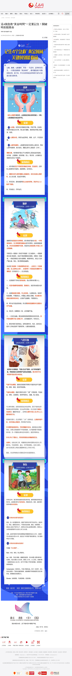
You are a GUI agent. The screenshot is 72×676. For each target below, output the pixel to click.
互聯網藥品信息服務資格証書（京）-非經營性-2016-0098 (47, 660)
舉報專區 (37, 13)
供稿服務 (40, 652)
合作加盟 (36, 652)
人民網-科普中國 (19, 35)
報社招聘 (21, 652)
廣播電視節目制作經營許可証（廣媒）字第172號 (23, 660)
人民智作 (38, 645)
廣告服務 (31, 652)
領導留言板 (21, 645)
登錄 (68, 13)
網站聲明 (50, 652)
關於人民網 (15, 652)
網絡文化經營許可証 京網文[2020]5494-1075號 (30, 663)
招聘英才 (26, 652)
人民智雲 (33, 645)
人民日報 (4, 645)
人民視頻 (27, 645)
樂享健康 (13, 17)
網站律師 (55, 652)
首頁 (2, 13)
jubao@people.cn (53, 654)
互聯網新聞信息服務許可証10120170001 (27, 657)
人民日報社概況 (8, 652)
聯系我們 (65, 652)
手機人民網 (15, 645)
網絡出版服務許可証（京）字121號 (48, 663)
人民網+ (9, 645)
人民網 (2, 17)
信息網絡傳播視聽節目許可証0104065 (11, 663)
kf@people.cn (22, 654)
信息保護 (60, 652)
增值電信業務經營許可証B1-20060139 (45, 657)
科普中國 (7, 17)
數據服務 (45, 652)
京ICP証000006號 (60, 663)
